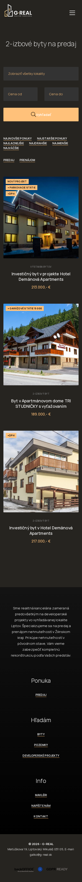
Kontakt (41, 816)
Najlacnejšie (13, 143)
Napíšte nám (41, 806)
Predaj (8, 160)
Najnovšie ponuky (17, 138)
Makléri (41, 795)
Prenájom (27, 160)
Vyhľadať (43, 114)
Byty (41, 734)
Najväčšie (11, 148)
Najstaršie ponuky (52, 138)
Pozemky (41, 745)
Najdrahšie (38, 143)
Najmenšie (60, 143)
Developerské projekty (41, 755)
